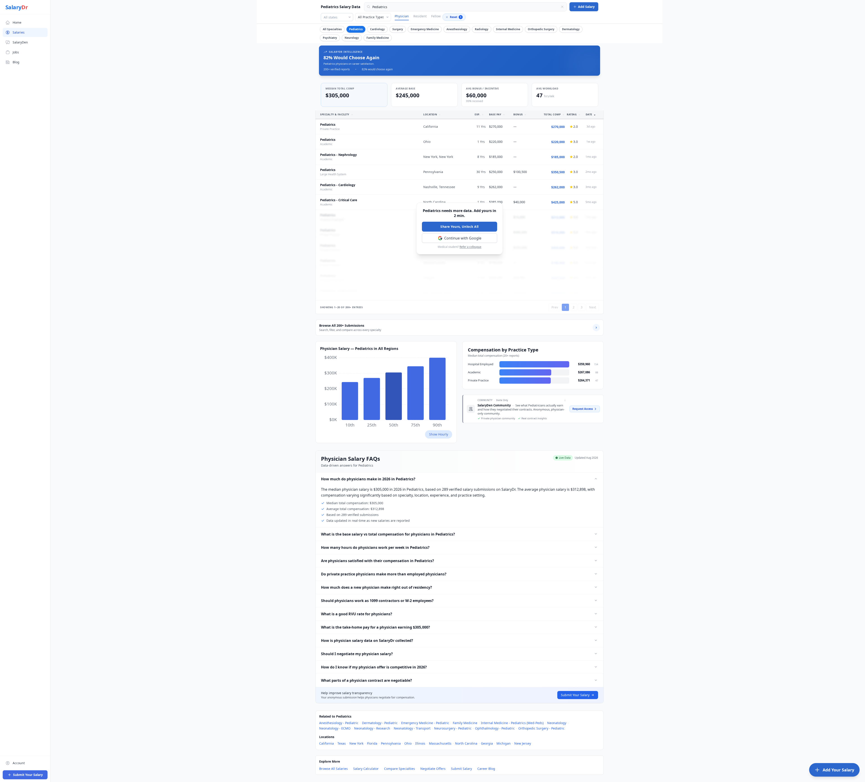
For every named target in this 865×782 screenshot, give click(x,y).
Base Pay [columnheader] (495, 114)
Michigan (503, 743)
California (326, 743)
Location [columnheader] (430, 114)
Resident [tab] (420, 16)
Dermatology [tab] (571, 29)
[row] (459, 126)
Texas (341, 743)
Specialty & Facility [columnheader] (335, 114)
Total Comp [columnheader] (553, 114)
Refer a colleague (470, 247)
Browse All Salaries (333, 768)
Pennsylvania (391, 743)
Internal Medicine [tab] (508, 29)
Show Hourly (438, 434)
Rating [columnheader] (572, 114)
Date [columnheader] (589, 114)
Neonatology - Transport (412, 728)
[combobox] (465, 6)
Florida (372, 743)
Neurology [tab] (352, 38)
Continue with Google (462, 238)
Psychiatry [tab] (330, 38)
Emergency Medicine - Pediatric (425, 723)
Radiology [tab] (481, 29)
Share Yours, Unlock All (459, 226)
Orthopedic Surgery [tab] (541, 29)
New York (356, 743)
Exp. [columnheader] (478, 114)
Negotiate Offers (433, 768)
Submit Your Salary (575, 695)
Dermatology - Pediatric (380, 723)
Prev (554, 307)
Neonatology (556, 723)
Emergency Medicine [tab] (425, 29)
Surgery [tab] (397, 29)
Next (592, 307)
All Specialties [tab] (332, 29)
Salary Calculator (366, 768)
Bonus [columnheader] (518, 114)
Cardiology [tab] (377, 29)
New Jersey (522, 743)
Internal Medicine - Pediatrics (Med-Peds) (512, 723)
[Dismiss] (565, 400)
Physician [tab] (402, 16)
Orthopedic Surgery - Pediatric (541, 728)
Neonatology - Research (372, 728)
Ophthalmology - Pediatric (495, 728)
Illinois (420, 743)
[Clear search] (562, 7)
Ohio (408, 743)
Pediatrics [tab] (356, 29)
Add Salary (586, 7)
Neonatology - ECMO (335, 728)
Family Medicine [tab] (377, 38)
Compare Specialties (399, 768)
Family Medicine (465, 723)
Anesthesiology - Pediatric (338, 723)
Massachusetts (440, 743)
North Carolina (466, 743)
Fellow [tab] (436, 16)
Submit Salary (461, 768)
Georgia (487, 743)
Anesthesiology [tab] (456, 29)
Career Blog (486, 768)
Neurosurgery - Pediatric (452, 728)
